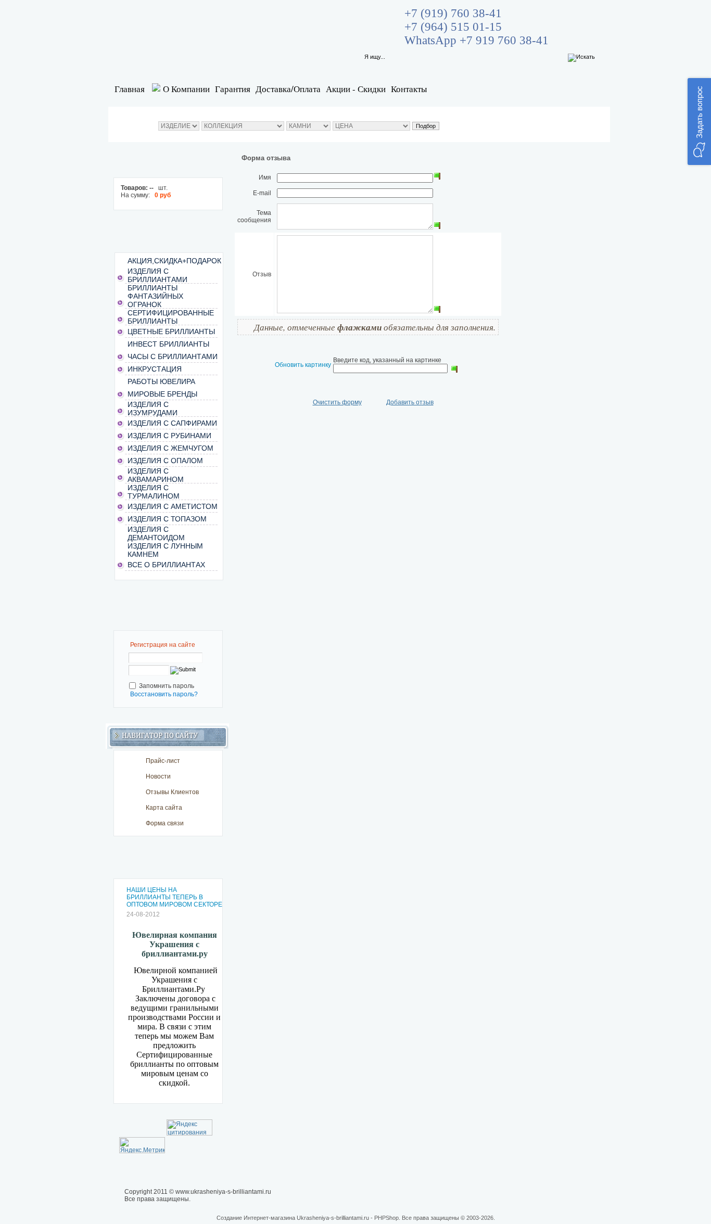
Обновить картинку (303, 364)
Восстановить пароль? (164, 694)
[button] (699, 121)
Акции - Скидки (356, 89)
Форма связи (165, 823)
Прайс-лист (163, 760)
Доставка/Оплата (288, 89)
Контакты (409, 89)
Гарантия (232, 89)
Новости (158, 776)
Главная (130, 89)
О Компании (186, 89)
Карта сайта (164, 807)
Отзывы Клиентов (172, 792)
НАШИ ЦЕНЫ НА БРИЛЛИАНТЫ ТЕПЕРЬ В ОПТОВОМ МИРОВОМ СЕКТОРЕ (174, 897)
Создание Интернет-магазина (256, 1218)
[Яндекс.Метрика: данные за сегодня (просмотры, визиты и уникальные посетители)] (142, 1145)
